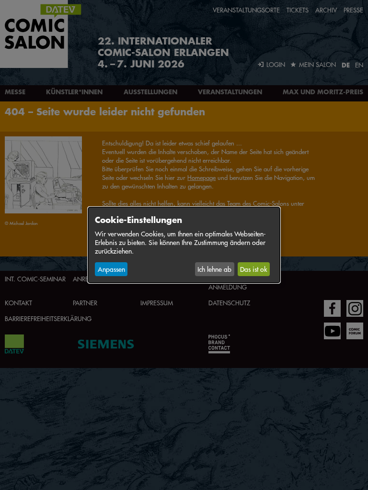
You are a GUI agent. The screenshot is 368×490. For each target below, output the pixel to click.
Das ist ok (253, 269)
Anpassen (111, 269)
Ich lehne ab (214, 269)
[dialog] (184, 245)
